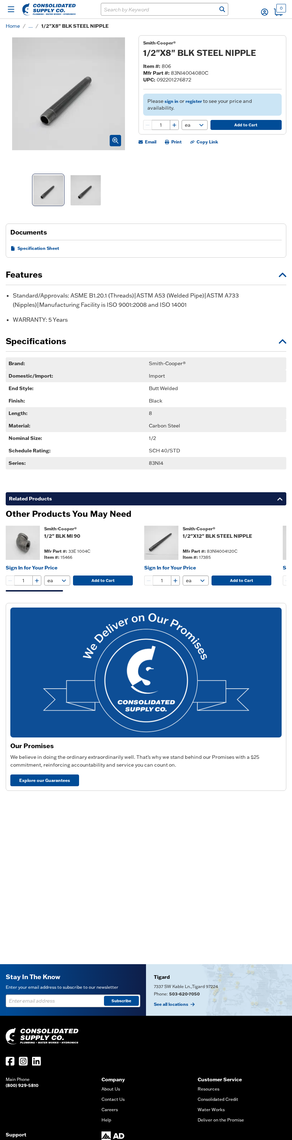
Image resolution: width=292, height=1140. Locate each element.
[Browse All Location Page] (219, 990)
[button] (264, 12)
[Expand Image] (115, 140)
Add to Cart (245, 124)
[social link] (10, 1061)
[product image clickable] (23, 543)
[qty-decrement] (148, 125)
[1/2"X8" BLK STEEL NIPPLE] (48, 190)
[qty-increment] (174, 125)
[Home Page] (49, 9)
